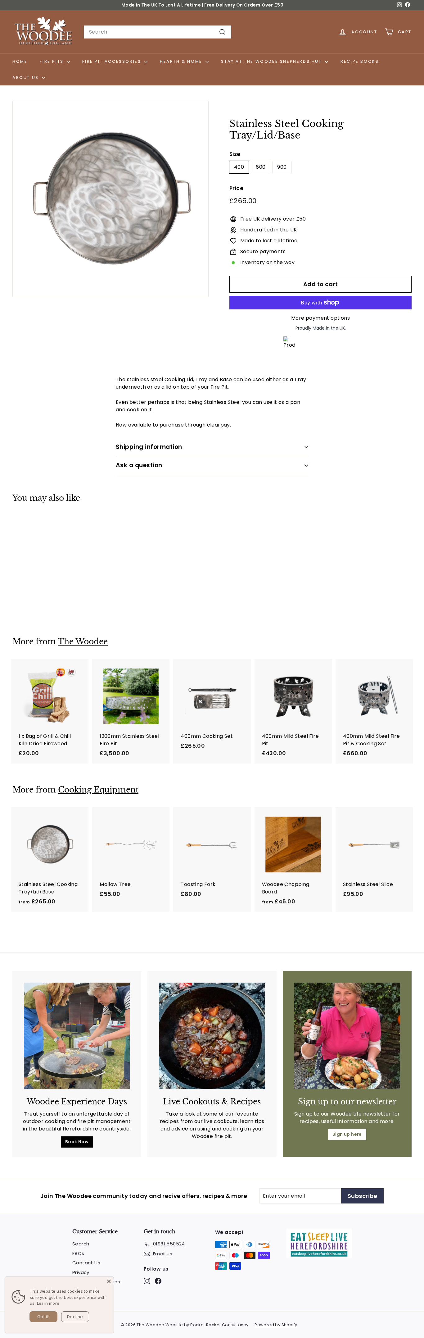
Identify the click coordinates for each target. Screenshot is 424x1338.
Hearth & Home (182, 61)
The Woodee (83, 641)
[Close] (109, 1281)
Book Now (76, 1142)
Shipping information (149, 447)
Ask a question (139, 465)
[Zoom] (110, 199)
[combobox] (157, 32)
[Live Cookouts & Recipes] (212, 1035)
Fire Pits (52, 61)
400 (239, 167)
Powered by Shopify (276, 1325)
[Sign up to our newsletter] (347, 1035)
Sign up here (347, 1134)
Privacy (80, 1272)
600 (260, 167)
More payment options (320, 318)
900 (281, 167)
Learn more (48, 1303)
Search (80, 1243)
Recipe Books (360, 61)
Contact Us (86, 1262)
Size (235, 154)
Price (236, 188)
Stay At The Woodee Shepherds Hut (272, 61)
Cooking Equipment (98, 790)
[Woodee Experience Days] (77, 1035)
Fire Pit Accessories (112, 61)
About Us (26, 77)
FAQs (78, 1253)
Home (19, 61)
